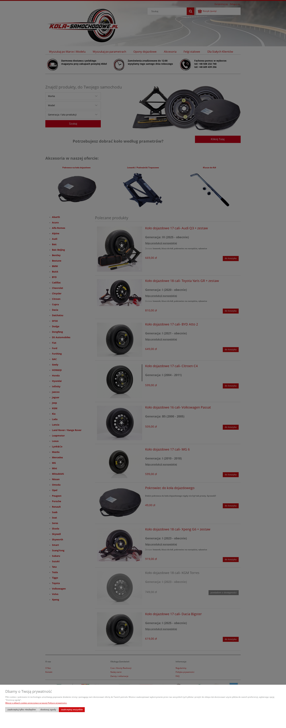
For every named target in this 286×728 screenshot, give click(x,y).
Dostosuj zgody (48, 709)
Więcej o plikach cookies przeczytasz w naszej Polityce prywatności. (36, 703)
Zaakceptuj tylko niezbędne (21, 709)
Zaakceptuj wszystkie (72, 709)
